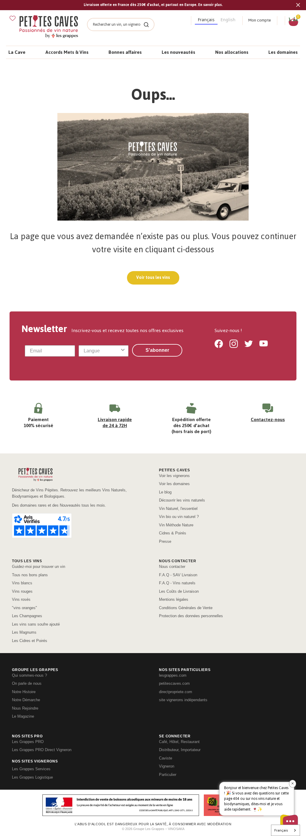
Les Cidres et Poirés (29, 640)
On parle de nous (27, 683)
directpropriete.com (175, 692)
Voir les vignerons (174, 475)
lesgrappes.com (172, 675)
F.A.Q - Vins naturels (177, 583)
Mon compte (259, 20)
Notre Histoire (24, 692)
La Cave (16, 52)
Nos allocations (231, 52)
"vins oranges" (24, 608)
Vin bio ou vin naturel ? (179, 516)
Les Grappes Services (31, 769)
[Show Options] (123, 351)
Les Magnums (24, 632)
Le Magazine (23, 716)
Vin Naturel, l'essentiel (178, 508)
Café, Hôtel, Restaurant (179, 741)
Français (281, 830)
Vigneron (166, 766)
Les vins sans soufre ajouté (36, 624)
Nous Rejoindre (25, 708)
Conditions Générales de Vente (185, 608)
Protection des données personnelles (191, 616)
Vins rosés (21, 599)
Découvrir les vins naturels (182, 500)
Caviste (165, 758)
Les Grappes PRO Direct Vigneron (41, 750)
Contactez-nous (268, 419)
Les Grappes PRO (28, 741)
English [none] (228, 19)
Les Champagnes (27, 616)
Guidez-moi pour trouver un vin (38, 566)
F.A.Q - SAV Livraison (178, 575)
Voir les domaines (174, 484)
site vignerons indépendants (183, 700)
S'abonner (157, 350)
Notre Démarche (26, 700)
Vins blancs (22, 583)
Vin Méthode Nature (176, 525)
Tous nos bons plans (30, 575)
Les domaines (283, 52)
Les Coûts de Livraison (179, 591)
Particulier (167, 774)
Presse (165, 541)
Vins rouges (22, 591)
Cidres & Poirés (172, 533)
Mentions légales (173, 599)
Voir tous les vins (153, 277)
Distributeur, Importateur (180, 750)
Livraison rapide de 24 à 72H (115, 422)
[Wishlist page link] (13, 18)
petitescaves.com (174, 683)
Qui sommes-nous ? (29, 675)
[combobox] (102, 351)
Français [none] (206, 19)
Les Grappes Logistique (32, 777)
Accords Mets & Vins (66, 52)
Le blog (165, 492)
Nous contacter (172, 566)
